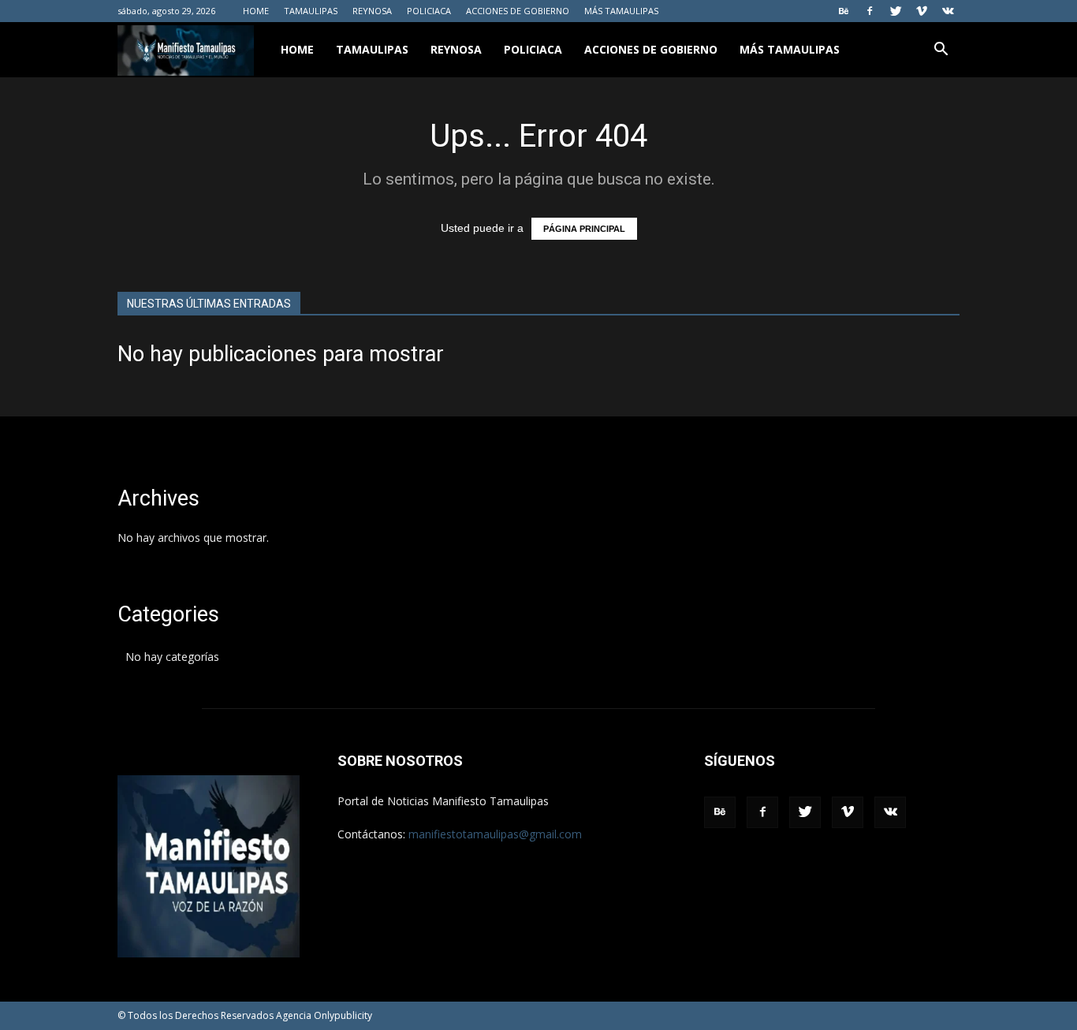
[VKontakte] (948, 11)
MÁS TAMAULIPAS (621, 11)
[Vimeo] (922, 11)
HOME (256, 11)
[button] (941, 50)
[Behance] (843, 11)
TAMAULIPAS (310, 11)
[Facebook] (869, 11)
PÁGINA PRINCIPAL (584, 228)
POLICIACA (429, 11)
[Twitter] (895, 11)
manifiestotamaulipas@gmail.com (495, 834)
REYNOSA (372, 11)
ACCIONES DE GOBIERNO (517, 11)
